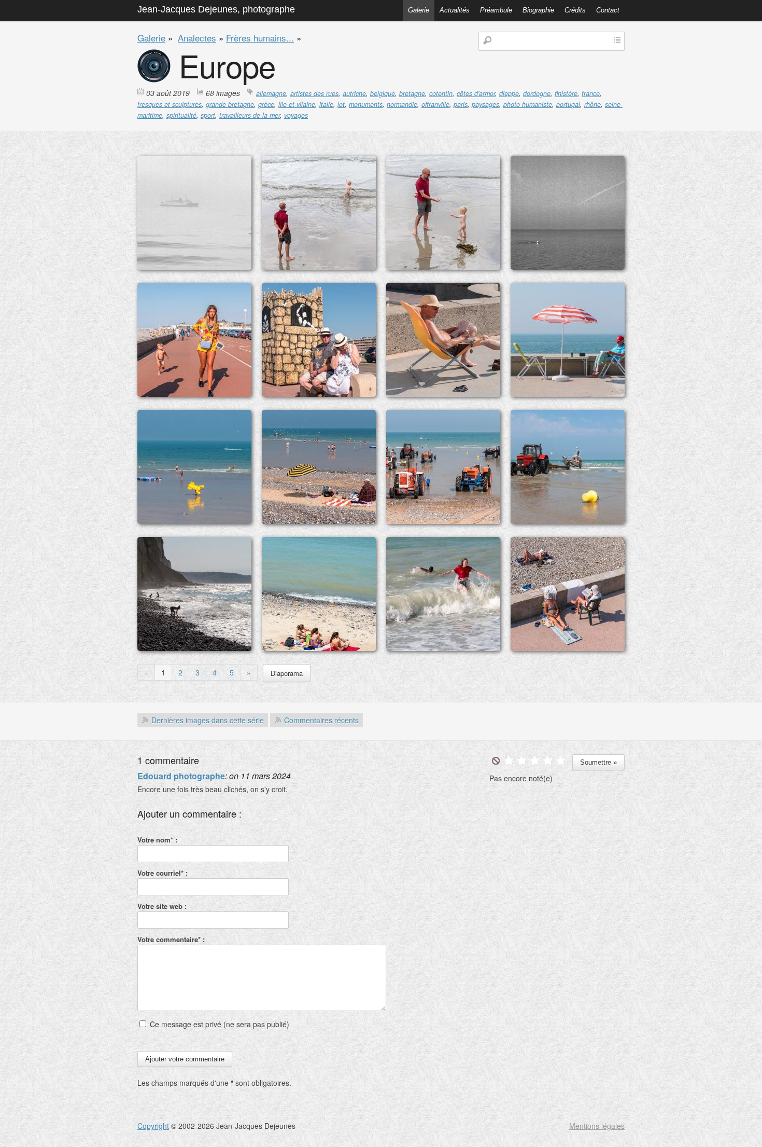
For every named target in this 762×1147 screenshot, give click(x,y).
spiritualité (181, 115)
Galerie (418, 10)
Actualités (455, 10)
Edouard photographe (181, 776)
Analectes (197, 37)
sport (208, 115)
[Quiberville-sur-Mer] (194, 521)
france (591, 93)
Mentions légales (597, 1126)
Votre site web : (162, 906)
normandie (402, 104)
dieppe (509, 93)
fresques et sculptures (169, 104)
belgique (382, 93)
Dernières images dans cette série (207, 720)
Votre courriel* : (162, 873)
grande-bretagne (230, 104)
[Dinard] (319, 266)
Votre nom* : (157, 840)
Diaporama (287, 673)
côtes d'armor (476, 93)
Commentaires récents (321, 720)
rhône (592, 104)
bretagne (412, 93)
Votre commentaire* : (171, 939)
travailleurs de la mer (249, 115)
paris (461, 104)
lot (341, 104)
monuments (366, 104)
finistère (566, 93)
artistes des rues (314, 93)
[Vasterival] (319, 648)
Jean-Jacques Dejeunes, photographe (216, 9)
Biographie (538, 10)
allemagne (271, 93)
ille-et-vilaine (296, 104)
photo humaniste (527, 104)
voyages (296, 115)
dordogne (537, 93)
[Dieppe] (194, 266)
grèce (266, 104)
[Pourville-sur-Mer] (443, 394)
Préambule (496, 10)
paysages (485, 104)
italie (326, 104)
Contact (607, 10)
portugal (568, 104)
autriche (354, 93)
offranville (435, 104)
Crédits (575, 10)
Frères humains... (260, 37)
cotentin (441, 93)
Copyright (153, 1126)
